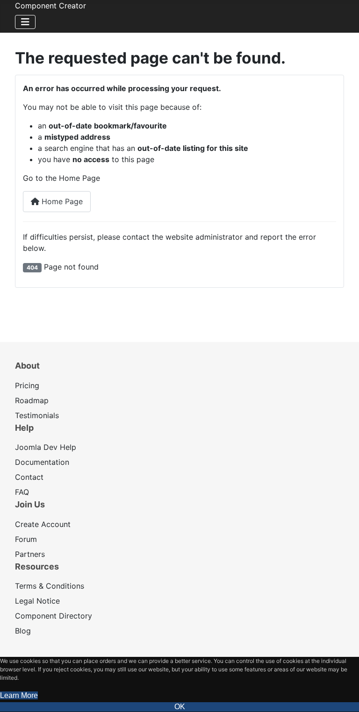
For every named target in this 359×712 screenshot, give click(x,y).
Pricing (27, 385)
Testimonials (37, 415)
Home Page (61, 201)
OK (179, 707)
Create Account (43, 524)
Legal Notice (37, 600)
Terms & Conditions (49, 586)
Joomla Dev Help (45, 447)
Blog (23, 630)
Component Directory (53, 615)
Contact (29, 477)
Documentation (42, 462)
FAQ (22, 492)
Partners (30, 554)
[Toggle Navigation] (25, 22)
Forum (26, 539)
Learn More (19, 695)
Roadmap (32, 400)
